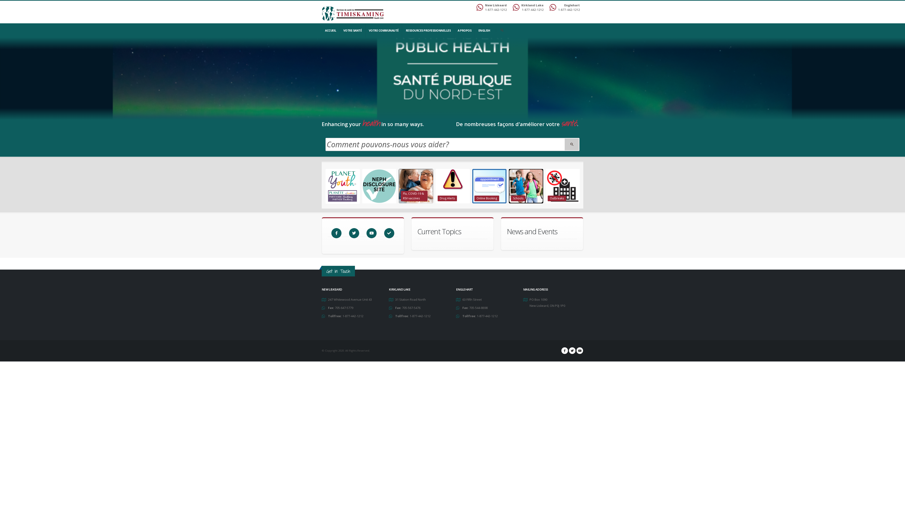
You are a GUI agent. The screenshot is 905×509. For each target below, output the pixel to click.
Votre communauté (384, 31)
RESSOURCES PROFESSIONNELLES (428, 31)
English (484, 31)
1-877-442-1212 (352, 316)
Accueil (330, 31)
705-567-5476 (411, 308)
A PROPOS (464, 31)
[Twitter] (572, 350)
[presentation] (325, 186)
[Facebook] (564, 350)
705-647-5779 (344, 308)
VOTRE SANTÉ (352, 31)
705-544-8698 (478, 308)
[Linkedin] (579, 350)
